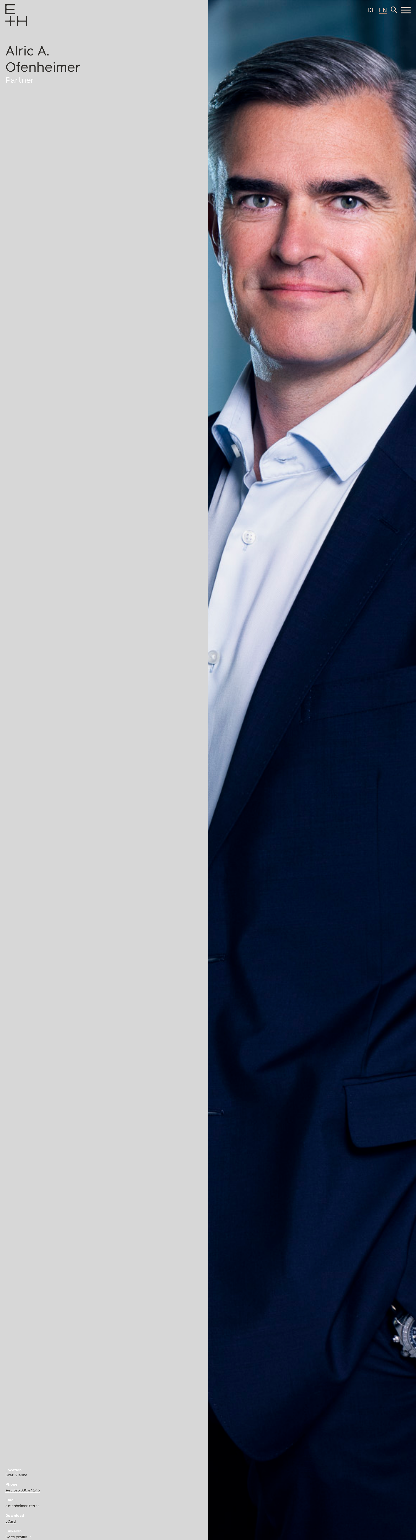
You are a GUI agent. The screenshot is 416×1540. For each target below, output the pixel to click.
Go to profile (16, 1537)
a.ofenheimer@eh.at (22, 1506)
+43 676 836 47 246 (22, 1490)
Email (10, 1500)
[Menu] (10, 21)
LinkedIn (13, 1531)
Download (14, 1516)
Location (13, 1470)
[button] (394, 9)
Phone (11, 1484)
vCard (10, 1522)
